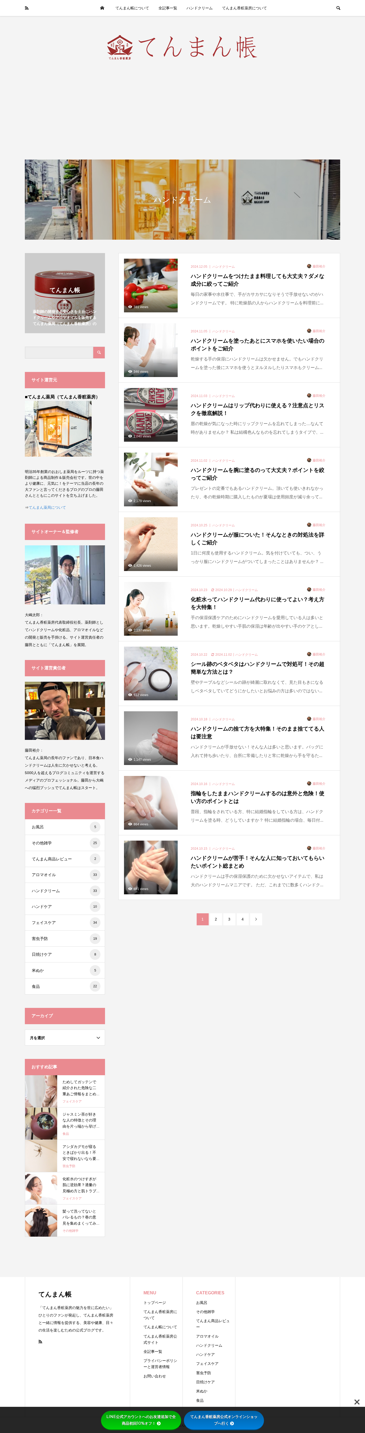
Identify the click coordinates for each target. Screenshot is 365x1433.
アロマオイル (64, 874)
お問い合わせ (154, 1376)
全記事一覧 (167, 8)
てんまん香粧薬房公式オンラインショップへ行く (224, 1420)
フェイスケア (64, 922)
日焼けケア (64, 954)
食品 (64, 986)
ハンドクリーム (200, 8)
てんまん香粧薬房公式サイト (160, 1339)
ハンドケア (64, 906)
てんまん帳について (132, 8)
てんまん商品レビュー (64, 859)
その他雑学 (64, 843)
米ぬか (64, 970)
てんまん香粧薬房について (244, 8)
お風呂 (64, 827)
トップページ (102, 8)
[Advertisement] (182, 110)
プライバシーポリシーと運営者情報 (160, 1363)
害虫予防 (64, 938)
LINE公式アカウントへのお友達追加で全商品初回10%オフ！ (141, 1420)
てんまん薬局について (47, 507)
